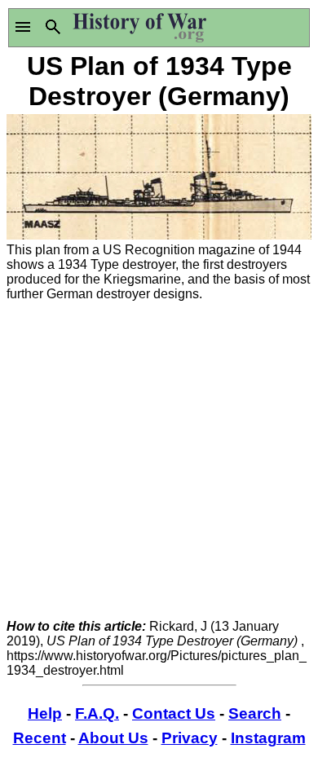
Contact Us (173, 713)
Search (254, 713)
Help (45, 713)
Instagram (268, 737)
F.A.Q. (97, 713)
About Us (113, 737)
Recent (39, 737)
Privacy (189, 737)
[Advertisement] (159, 460)
